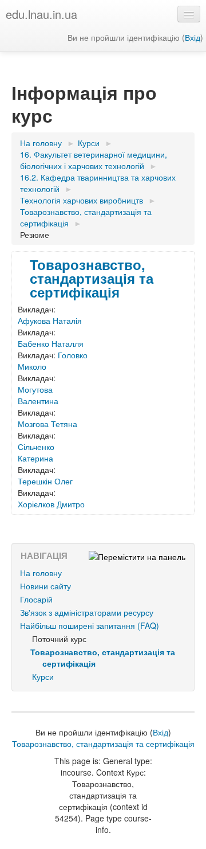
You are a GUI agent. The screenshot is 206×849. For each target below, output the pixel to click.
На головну (41, 572)
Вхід (192, 37)
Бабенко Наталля (51, 343)
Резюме (34, 234)
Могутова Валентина (38, 395)
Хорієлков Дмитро (51, 504)
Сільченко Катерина (36, 452)
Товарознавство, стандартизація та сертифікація (91, 278)
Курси (43, 676)
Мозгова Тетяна (47, 423)
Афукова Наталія (50, 320)
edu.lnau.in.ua (41, 14)
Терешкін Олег (45, 481)
